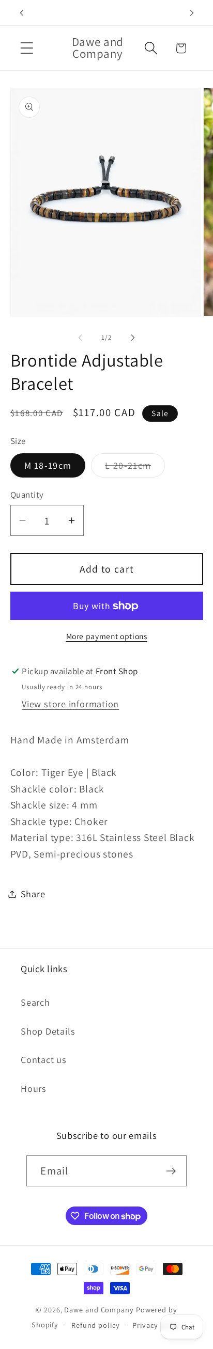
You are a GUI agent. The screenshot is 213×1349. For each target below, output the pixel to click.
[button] (26, 48)
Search (35, 1002)
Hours (34, 1088)
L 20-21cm (135, 467)
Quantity (27, 494)
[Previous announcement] (21, 13)
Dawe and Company (99, 1309)
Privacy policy (156, 1325)
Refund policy (95, 1325)
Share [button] (33, 893)
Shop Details (48, 1031)
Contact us (44, 1059)
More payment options (106, 636)
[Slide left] (80, 337)
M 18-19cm (48, 465)
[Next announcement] (191, 13)
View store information (70, 703)
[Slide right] (132, 337)
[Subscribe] (171, 1171)
